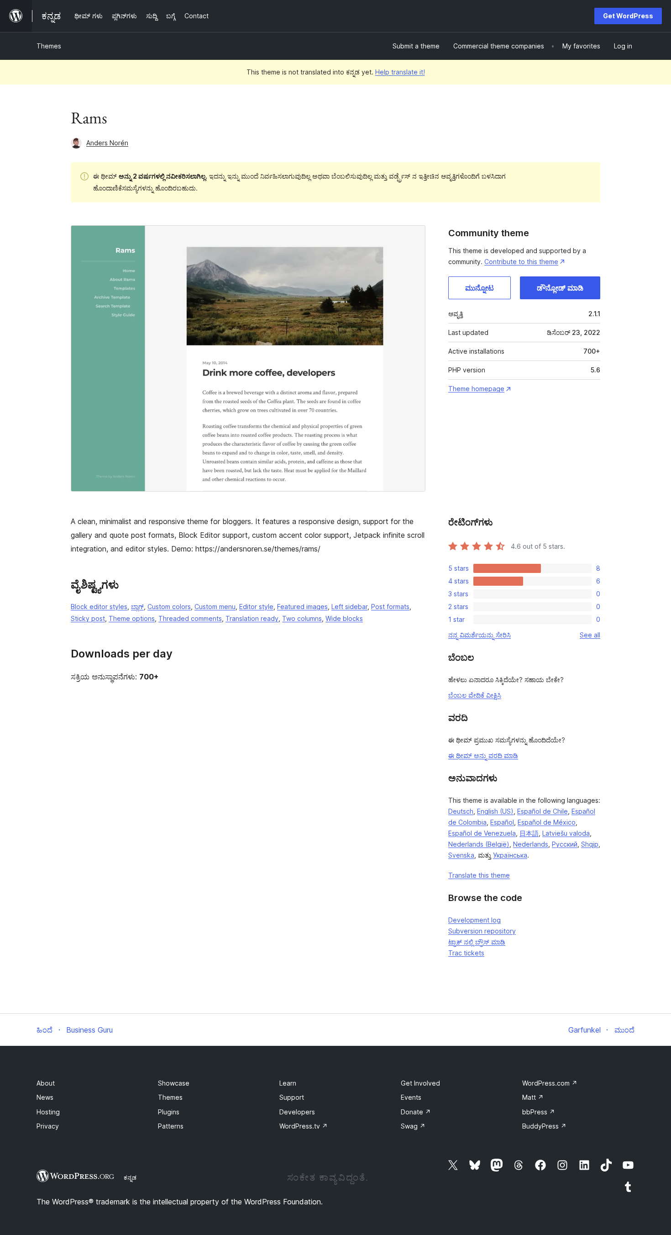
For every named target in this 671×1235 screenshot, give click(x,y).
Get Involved (420, 1083)
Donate (416, 1112)
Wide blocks (344, 618)
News (45, 1097)
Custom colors (169, 606)
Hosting (48, 1112)
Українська (510, 855)
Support (291, 1097)
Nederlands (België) (478, 844)
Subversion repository (482, 931)
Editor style (256, 606)
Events (411, 1097)
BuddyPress (544, 1126)
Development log (474, 920)
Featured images (302, 606)
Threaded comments (190, 618)
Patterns (170, 1126)
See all (590, 635)
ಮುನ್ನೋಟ (479, 287)
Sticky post (88, 618)
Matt (533, 1097)
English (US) (495, 811)
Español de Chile (542, 811)
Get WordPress (628, 16)
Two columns (302, 618)
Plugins (168, 1112)
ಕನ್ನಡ (130, 1177)
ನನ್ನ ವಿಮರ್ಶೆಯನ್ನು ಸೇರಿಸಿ (479, 635)
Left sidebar (349, 606)
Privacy (48, 1126)
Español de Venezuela (482, 833)
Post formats (390, 606)
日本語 (529, 833)
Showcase (173, 1083)
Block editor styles (99, 606)
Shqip (589, 844)
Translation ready (251, 618)
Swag (413, 1126)
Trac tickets (466, 953)
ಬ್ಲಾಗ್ (137, 606)
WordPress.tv (303, 1126)
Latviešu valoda (566, 833)
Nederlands (530, 844)
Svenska (461, 855)
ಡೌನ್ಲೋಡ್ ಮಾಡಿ (560, 287)
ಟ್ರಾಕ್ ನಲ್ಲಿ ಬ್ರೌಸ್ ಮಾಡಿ (476, 942)
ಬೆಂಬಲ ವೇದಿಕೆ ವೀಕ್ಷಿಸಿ (474, 695)
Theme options (132, 618)
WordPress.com (549, 1083)
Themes (49, 46)
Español (502, 822)
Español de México (547, 822)
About (46, 1083)
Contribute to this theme (521, 261)
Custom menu (215, 606)
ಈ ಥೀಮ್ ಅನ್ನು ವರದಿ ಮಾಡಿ (483, 755)
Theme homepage (476, 388)
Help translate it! (400, 72)
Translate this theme (479, 875)
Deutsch (460, 811)
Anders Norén (107, 143)
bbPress (538, 1112)
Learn (287, 1083)
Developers (297, 1112)
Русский (564, 844)
